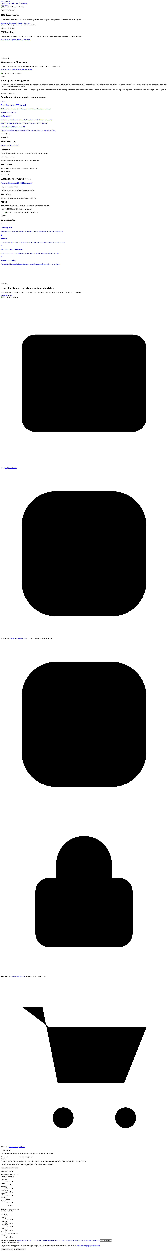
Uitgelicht (4, 3)
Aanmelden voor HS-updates (10, 1168)
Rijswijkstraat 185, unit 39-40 (10, 145)
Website (3, 1159)
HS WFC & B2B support (78, 1240)
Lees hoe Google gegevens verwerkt (88, 1246)
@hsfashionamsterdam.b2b (17, 638)
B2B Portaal (4, 5)
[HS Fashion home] (5, 1)
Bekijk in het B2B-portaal (9, 69)
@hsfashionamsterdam (18, 976)
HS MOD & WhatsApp (29, 1240)
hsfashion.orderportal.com (17, 1147)
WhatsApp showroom (23, 23)
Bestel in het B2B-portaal (8, 23)
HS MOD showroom (54, 1240)
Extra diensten (23, 3)
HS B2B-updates (6, 1150)
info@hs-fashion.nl (11, 468)
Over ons (10, 3)
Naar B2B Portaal (6, 295)
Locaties (15, 3)
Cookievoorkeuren (106, 1240)
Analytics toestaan (19, 1249)
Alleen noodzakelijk (7, 1249)
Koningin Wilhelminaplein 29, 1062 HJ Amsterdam (16, 183)
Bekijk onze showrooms (24, 69)
